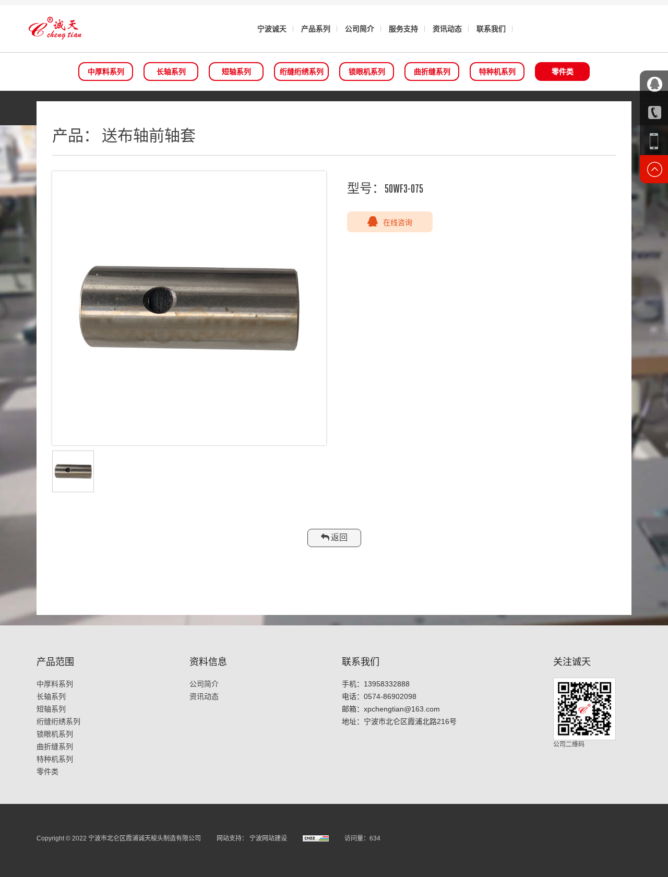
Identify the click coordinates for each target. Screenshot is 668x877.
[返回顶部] (654, 169)
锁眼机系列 (367, 71)
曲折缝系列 (432, 71)
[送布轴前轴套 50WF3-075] (189, 308)
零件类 (563, 71)
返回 (338, 537)
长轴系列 (171, 71)
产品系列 (315, 29)
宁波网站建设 (268, 838)
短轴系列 (236, 71)
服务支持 (403, 29)
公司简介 (359, 29)
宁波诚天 (272, 29)
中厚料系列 (106, 71)
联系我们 (491, 29)
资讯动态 (447, 29)
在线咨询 (397, 221)
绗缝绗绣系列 (302, 71)
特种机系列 (497, 71)
